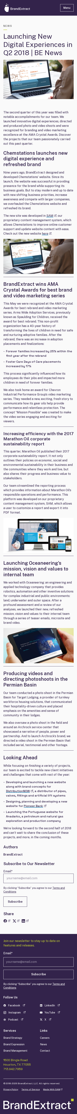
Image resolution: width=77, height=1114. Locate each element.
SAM (51, 215)
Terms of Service (30, 1089)
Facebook (16, 1006)
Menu (66, 7)
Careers (45, 1037)
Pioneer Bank (35, 806)
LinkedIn (53, 1006)
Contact (45, 1050)
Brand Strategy (12, 1037)
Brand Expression (13, 1044)
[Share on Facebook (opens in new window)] (6, 921)
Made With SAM (52, 1089)
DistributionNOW (19, 791)
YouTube (53, 1013)
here (46, 233)
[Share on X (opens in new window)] (16, 921)
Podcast (16, 1020)
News (43, 1044)
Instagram (16, 1013)
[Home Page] (27, 8)
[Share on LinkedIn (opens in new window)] (24, 921)
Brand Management (15, 1050)
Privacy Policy (10, 1089)
